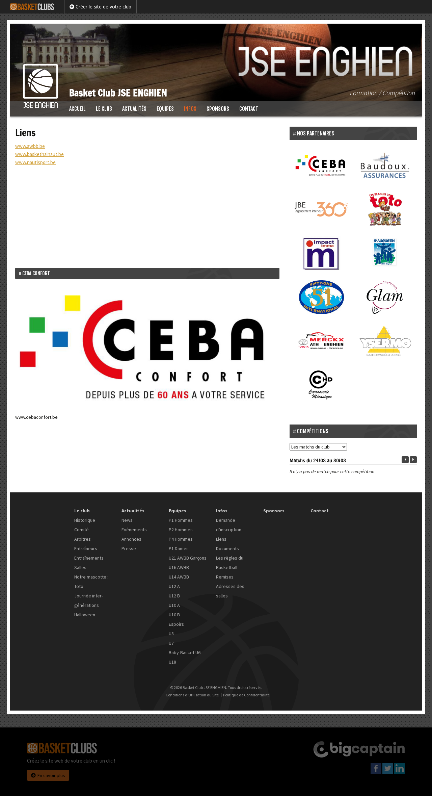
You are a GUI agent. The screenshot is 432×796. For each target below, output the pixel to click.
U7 (171, 643)
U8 (171, 634)
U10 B (174, 615)
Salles (80, 567)
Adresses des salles (230, 591)
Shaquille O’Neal (135, 238)
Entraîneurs (85, 548)
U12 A (174, 586)
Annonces (131, 539)
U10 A (174, 605)
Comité (81, 530)
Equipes (165, 108)
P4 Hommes (181, 539)
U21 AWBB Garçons (188, 558)
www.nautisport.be (35, 162)
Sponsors (218, 108)
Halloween (84, 615)
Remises (225, 577)
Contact (248, 108)
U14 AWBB (179, 577)
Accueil (77, 108)
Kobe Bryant (103, 238)
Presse (129, 548)
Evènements (134, 530)
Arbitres (82, 539)
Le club (104, 108)
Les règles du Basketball (229, 562)
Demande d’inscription (228, 525)
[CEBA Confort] (147, 347)
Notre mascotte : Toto (91, 581)
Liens (221, 539)
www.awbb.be (30, 146)
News (127, 520)
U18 (172, 662)
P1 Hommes (181, 520)
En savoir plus (51, 775)
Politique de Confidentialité (246, 695)
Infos (190, 108)
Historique (84, 520)
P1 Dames (179, 548)
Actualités (134, 108)
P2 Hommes (181, 530)
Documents (227, 548)
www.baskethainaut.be (39, 154)
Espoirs (176, 624)
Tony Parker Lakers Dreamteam (186, 238)
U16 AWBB (179, 567)
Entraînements (89, 558)
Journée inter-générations (88, 600)
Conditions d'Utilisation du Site (192, 695)
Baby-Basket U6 (184, 652)
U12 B (174, 596)
